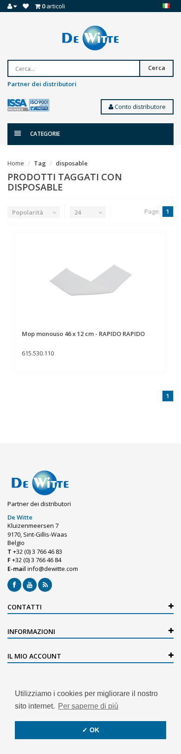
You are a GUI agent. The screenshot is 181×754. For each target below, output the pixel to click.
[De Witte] (90, 38)
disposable (72, 163)
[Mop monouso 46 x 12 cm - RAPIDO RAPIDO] (90, 282)
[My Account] (12, 6)
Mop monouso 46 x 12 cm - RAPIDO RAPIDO (83, 333)
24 (77, 212)
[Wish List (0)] (26, 6)
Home (15, 163)
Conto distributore (139, 106)
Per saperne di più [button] (88, 706)
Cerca (156, 67)
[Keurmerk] (28, 105)
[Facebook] (14, 585)
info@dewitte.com (52, 568)
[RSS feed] (45, 585)
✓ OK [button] (90, 730)
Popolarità (27, 212)
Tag (40, 163)
